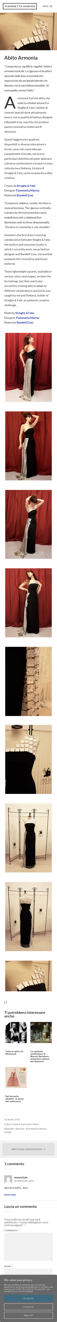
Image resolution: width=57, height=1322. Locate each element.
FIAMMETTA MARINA (20, 6)
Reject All (28, 1315)
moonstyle (21, 1177)
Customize (28, 1306)
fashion (20, 1128)
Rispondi (10, 1195)
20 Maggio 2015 (24, 1181)
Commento (12, 1231)
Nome (8, 1266)
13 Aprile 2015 (12, 1119)
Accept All (28, 1298)
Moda (36, 1124)
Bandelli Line (25, 195)
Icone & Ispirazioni (22, 1124)
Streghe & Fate (26, 185)
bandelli (10, 1128)
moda (8, 1132)
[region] (28, 1298)
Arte (9, 1124)
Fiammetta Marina (27, 190)
